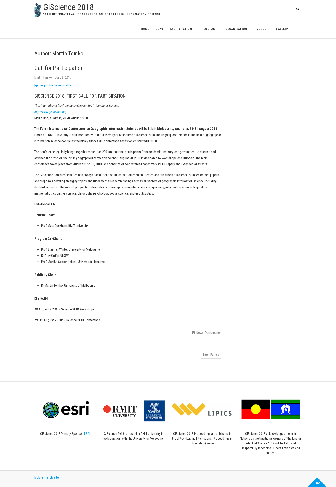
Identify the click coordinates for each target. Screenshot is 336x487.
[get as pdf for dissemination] (53, 85)
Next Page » (211, 355)
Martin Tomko (43, 77)
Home (145, 29)
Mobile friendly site (46, 477)
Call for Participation (59, 67)
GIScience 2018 (68, 7)
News (159, 29)
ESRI (87, 434)
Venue (261, 29)
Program (209, 29)
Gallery (282, 29)
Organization (236, 29)
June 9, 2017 (63, 77)
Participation (181, 29)
